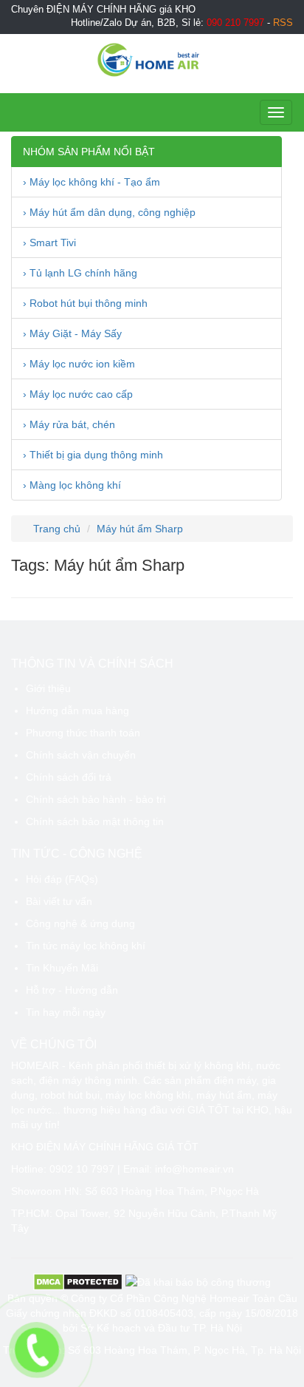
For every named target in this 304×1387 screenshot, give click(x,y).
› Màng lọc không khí (72, 485)
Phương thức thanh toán (83, 733)
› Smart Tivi (49, 242)
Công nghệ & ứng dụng (80, 923)
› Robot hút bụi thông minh (85, 303)
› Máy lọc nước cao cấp (78, 394)
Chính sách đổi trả (68, 777)
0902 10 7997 (81, 1169)
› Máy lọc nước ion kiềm (79, 364)
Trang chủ (55, 529)
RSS (283, 23)
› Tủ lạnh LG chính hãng (80, 273)
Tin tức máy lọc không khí (85, 946)
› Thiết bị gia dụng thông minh (93, 455)
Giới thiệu (48, 688)
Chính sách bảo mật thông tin (95, 821)
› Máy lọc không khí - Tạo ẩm (91, 182)
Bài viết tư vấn (59, 901)
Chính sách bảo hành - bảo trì (96, 799)
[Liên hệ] (36, 1350)
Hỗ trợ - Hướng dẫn (72, 990)
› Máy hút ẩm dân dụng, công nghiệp (109, 212)
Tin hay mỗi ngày (66, 1012)
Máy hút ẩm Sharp (140, 529)
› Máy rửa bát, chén (69, 424)
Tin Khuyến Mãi (62, 968)
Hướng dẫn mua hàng (77, 710)
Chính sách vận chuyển (81, 755)
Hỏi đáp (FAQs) (62, 879)
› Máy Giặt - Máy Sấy (72, 333)
